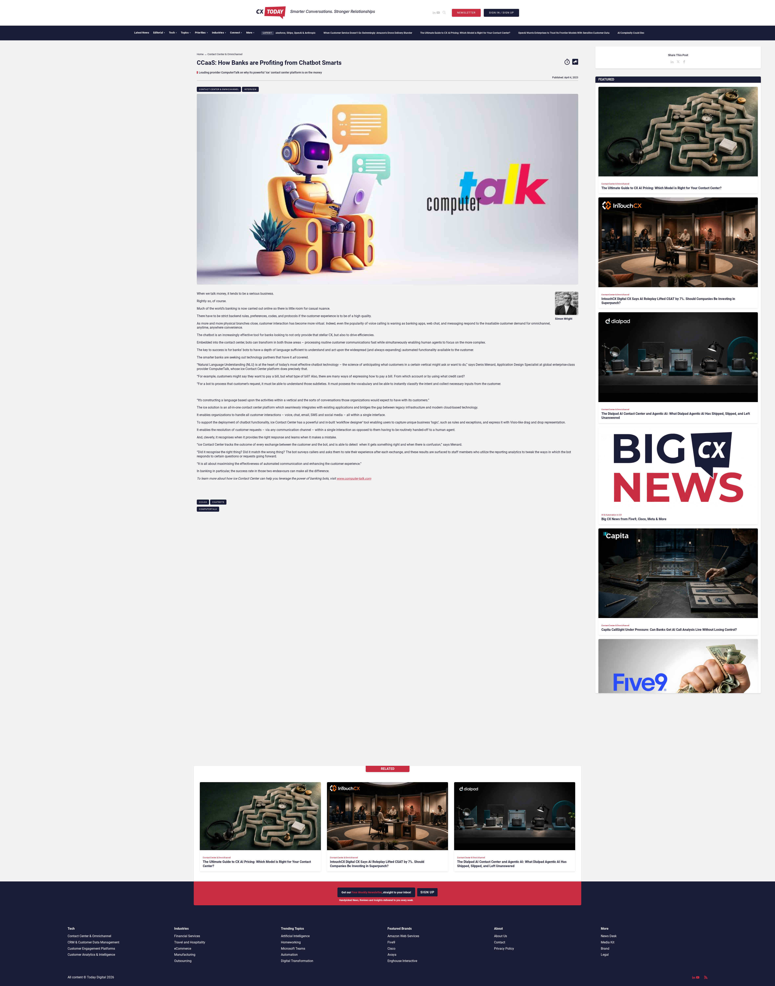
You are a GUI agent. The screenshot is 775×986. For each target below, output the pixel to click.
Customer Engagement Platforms (91, 948)
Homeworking (291, 942)
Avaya (392, 955)
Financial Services (187, 936)
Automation (289, 955)
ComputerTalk (208, 509)
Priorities (201, 32)
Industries (219, 32)
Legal (605, 955)
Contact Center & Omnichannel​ (219, 89)
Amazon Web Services (403, 936)
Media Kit (607, 942)
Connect (236, 32)
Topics (186, 32)
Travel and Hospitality (189, 942)
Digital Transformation (297, 961)
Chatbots (218, 502)
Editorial (159, 32)
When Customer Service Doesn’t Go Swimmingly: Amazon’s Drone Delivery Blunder (275, 32)
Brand (605, 948)
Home (200, 54)
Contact (499, 942)
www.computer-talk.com (354, 478)
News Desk (609, 936)
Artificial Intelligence (295, 936)
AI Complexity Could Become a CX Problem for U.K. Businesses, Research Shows (569, 32)
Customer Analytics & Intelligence (91, 955)
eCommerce (182, 948)
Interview (250, 89)
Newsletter (466, 12)
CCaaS (203, 502)
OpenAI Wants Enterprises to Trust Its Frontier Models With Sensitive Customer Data (471, 32)
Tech (173, 32)
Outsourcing (183, 961)
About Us (500, 936)
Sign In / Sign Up (501, 12)
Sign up (427, 892)
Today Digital (96, 977)
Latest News (141, 32)
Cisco (391, 948)
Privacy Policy (504, 948)
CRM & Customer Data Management (93, 942)
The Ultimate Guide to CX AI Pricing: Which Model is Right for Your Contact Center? (373, 32)
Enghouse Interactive (402, 961)
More (250, 32)
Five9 (391, 942)
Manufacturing (184, 955)
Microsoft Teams (293, 948)
